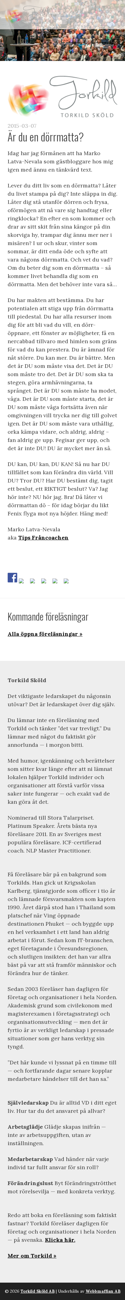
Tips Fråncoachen (43, 537)
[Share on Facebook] (12, 577)
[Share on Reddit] (35, 583)
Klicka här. (60, 1239)
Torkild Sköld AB (38, 1291)
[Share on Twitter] (24, 583)
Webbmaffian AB (103, 1291)
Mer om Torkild (30, 1255)
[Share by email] (68, 583)
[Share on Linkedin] (57, 583)
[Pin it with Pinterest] (46, 583)
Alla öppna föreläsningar (43, 633)
